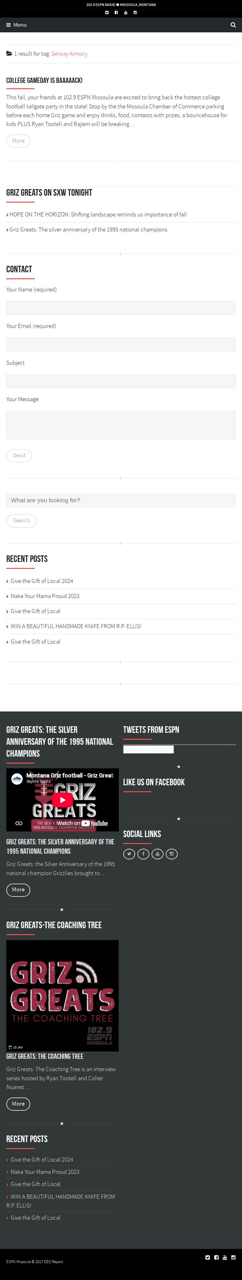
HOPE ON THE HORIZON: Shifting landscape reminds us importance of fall (98, 214)
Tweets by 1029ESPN (149, 749)
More (18, 141)
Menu (19, 25)
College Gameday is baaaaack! (44, 80)
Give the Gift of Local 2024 (42, 581)
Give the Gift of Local (35, 611)
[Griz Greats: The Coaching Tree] (62, 996)
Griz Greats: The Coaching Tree (45, 1056)
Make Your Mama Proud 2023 (45, 596)
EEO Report (53, 1261)
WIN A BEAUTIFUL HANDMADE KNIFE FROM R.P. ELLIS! (76, 626)
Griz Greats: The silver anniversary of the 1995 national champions (88, 229)
